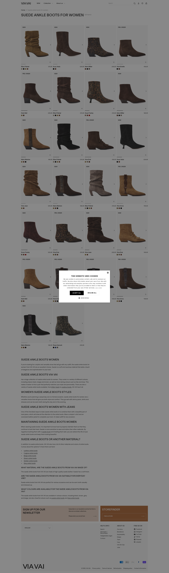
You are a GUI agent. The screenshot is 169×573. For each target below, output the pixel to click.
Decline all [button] (92, 293)
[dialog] (84, 286)
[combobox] (108, 273)
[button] (84, 298)
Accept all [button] (77, 293)
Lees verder (98, 288)
